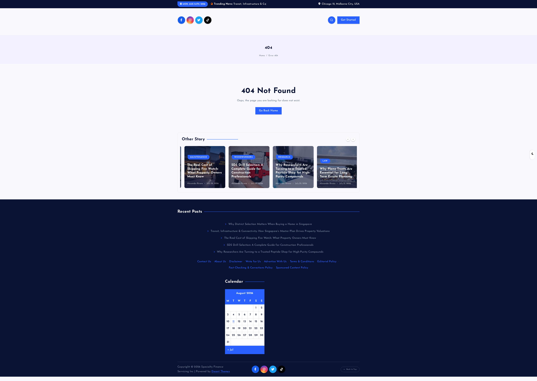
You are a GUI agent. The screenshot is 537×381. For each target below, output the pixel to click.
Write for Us (253, 261)
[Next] (353, 139)
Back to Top (351, 369)
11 (233, 321)
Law (322, 161)
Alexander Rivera (192, 183)
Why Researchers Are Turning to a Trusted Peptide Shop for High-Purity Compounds (270, 252)
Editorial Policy (326, 261)
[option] (202, 167)
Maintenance (196, 157)
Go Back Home (268, 110)
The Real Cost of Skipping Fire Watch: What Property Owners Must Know (270, 238)
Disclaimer (235, 261)
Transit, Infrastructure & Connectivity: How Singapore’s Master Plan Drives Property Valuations (270, 231)
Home (262, 56)
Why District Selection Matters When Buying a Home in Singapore (270, 224)
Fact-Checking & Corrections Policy (251, 267)
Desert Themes (220, 371)
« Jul (230, 350)
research (282, 157)
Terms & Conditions (302, 261)
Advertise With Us (275, 261)
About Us (220, 261)
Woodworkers (241, 157)
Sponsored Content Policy (292, 267)
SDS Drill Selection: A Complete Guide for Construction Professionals (270, 245)
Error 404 (273, 56)
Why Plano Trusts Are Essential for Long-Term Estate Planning (333, 172)
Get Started (348, 20)
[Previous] (348, 139)
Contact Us (204, 261)
